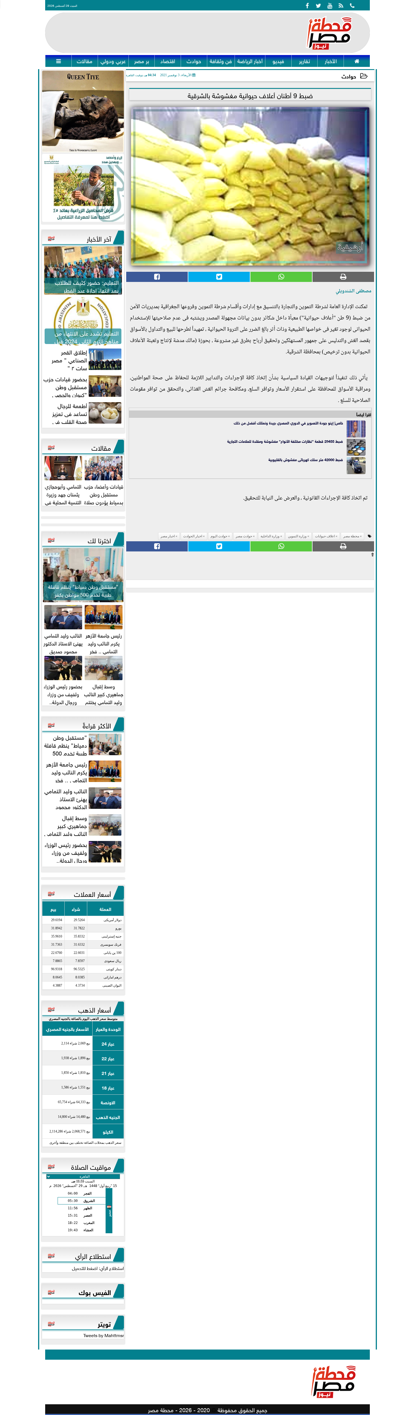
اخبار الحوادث (192, 536)
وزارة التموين (297, 536)
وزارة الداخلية (270, 536)
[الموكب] (83, 111)
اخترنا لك (99, 540)
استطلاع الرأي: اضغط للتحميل (98, 1268)
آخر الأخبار (99, 238)
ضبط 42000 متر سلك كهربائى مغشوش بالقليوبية (305, 459)
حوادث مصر (244, 536)
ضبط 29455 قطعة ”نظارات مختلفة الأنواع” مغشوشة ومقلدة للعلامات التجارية (285, 441)
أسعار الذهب (94, 1009)
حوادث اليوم (219, 536)
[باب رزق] (83, 188)
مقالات (101, 447)
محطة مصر (351, 536)
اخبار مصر (168, 536)
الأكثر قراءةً (97, 725)
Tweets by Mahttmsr (103, 1335)
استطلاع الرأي (93, 1255)
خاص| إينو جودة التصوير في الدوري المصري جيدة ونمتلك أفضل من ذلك (288, 422)
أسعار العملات (92, 893)
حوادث (349, 75)
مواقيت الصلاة (91, 1166)
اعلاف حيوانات (325, 536)
